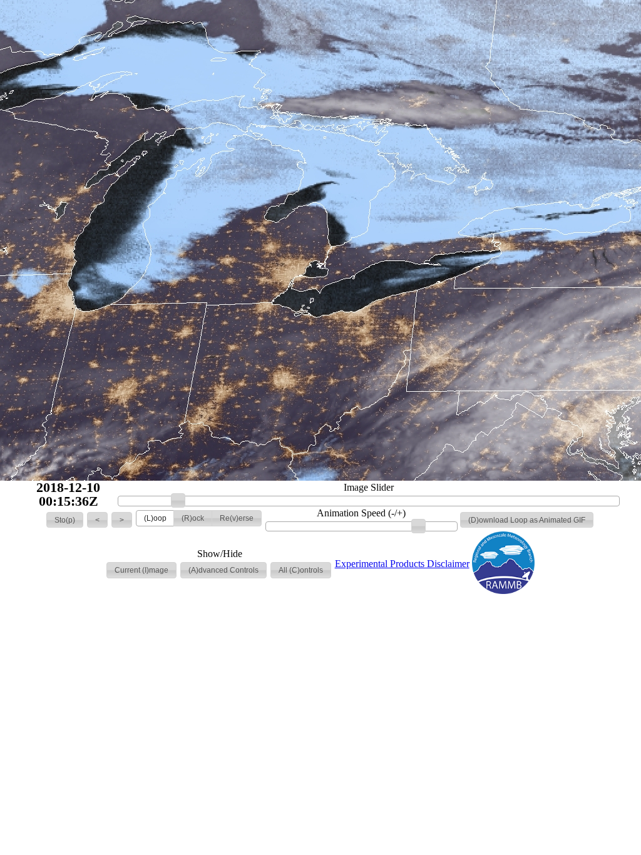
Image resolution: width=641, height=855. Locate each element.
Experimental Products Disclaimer (402, 563)
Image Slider (369, 488)
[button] (64, 520)
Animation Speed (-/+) (361, 513)
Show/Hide (219, 554)
